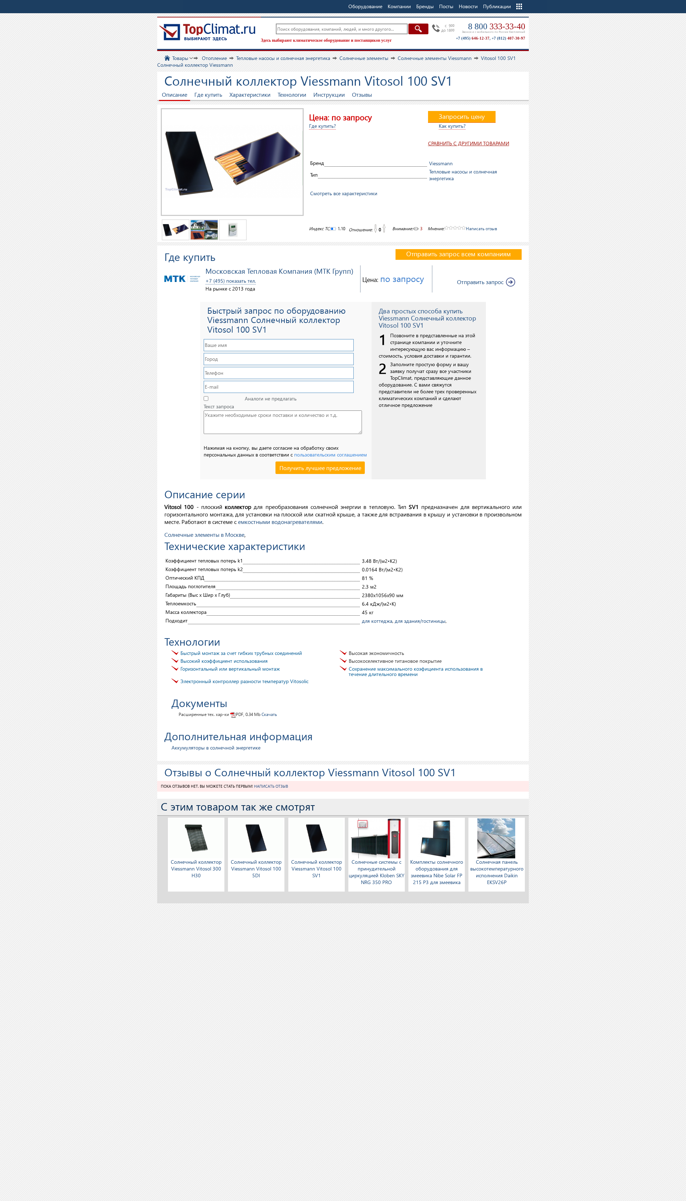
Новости (468, 6)
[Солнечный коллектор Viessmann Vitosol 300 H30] (196, 837)
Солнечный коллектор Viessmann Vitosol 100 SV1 (316, 868)
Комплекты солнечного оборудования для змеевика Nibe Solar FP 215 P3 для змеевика (436, 871)
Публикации (497, 6)
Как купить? (452, 125)
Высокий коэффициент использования (224, 660)
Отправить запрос (480, 282)
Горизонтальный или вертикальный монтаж (230, 668)
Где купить (208, 94)
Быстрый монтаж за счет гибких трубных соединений (241, 653)
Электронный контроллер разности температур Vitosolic (244, 681)
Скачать (269, 714)
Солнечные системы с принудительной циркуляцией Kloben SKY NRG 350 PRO (376, 871)
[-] (375, 228)
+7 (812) (508, 38)
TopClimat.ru (207, 32)
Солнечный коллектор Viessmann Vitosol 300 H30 (196, 868)
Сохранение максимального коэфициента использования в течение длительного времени (416, 671)
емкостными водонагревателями (280, 521)
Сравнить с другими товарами (468, 143)
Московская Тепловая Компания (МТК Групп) (279, 271)
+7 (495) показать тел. (230, 280)
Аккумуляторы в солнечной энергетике (216, 747)
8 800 (496, 26)
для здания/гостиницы (420, 620)
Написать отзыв (481, 228)
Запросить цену (462, 116)
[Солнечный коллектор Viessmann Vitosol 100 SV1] (316, 837)
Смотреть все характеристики (343, 193)
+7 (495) (472, 38)
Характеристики (249, 94)
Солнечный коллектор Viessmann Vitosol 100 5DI (256, 868)
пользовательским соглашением (330, 454)
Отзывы (362, 94)
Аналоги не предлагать (271, 399)
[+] (384, 228)
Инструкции (329, 94)
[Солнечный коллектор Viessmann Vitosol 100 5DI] (256, 837)
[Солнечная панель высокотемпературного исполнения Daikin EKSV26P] (496, 837)
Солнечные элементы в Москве (204, 534)
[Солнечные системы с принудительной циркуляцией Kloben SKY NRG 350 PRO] (376, 837)
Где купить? (322, 125)
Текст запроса (219, 406)
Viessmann (441, 163)
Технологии (292, 94)
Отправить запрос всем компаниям (458, 253)
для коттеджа (377, 620)
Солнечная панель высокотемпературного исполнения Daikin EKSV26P (496, 871)
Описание (174, 94)
